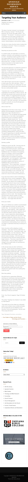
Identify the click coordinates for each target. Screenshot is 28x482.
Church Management (10, 400)
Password (5, 326)
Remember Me (8, 328)
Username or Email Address (10, 323)
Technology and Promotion (19, 319)
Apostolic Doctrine (9, 389)
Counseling (7, 396)
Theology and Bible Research (12, 393)
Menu (3, 13)
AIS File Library (8, 386)
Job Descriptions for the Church (12, 403)
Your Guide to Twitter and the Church (11, 317)
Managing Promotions (10, 314)
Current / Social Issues (10, 405)
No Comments (15, 20)
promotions (18, 314)
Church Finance (8, 398)
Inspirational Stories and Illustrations (13, 407)
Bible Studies (8, 391)
